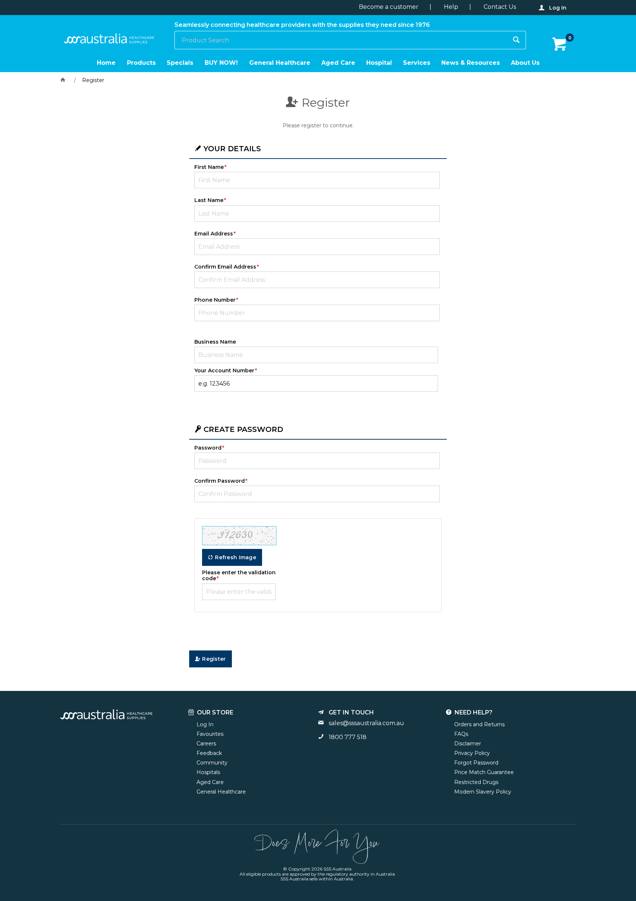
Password (208, 448)
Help (451, 6)
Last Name (208, 200)
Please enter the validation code (239, 575)
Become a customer (388, 6)
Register (214, 659)
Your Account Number (224, 370)
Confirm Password (219, 481)
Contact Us (500, 6)
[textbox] (341, 40)
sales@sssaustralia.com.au (366, 723)
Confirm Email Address (225, 267)
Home (106, 62)
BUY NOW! (221, 62)
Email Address (213, 234)
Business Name (215, 342)
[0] (560, 44)
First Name (209, 167)
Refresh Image (235, 557)
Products (141, 62)
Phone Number (215, 300)
